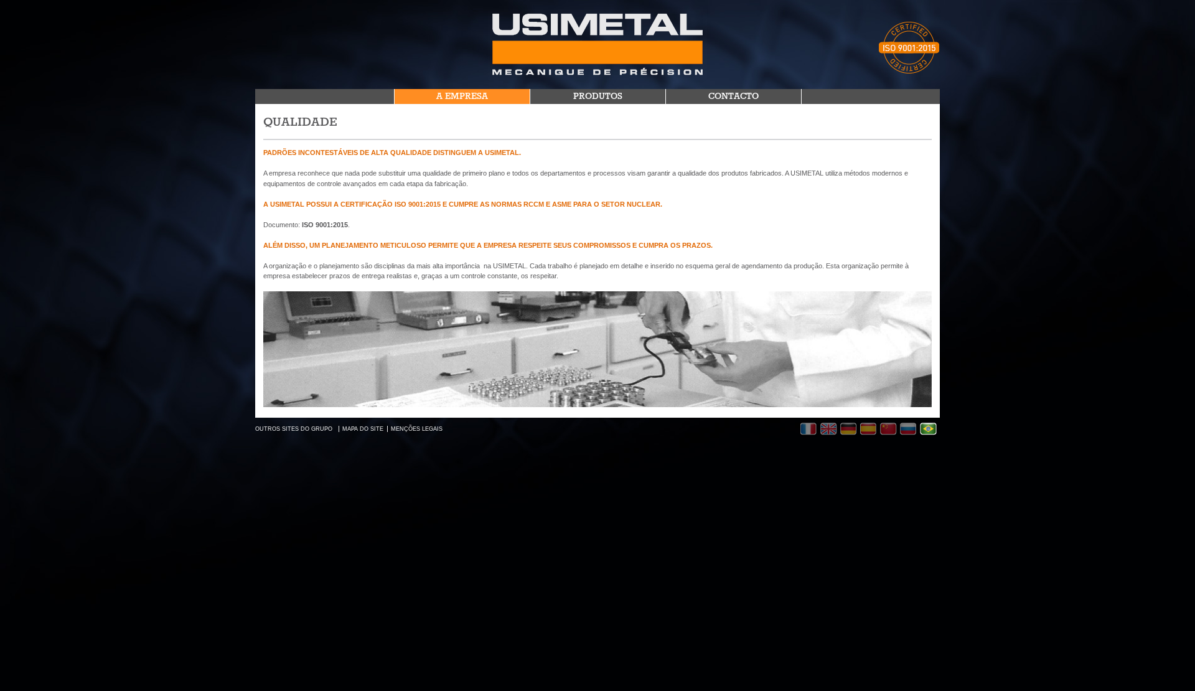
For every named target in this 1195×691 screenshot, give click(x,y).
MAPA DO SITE (362, 429)
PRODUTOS (597, 96)
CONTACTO (733, 96)
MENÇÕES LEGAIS (417, 429)
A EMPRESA (462, 96)
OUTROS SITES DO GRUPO (293, 429)
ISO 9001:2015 (325, 224)
